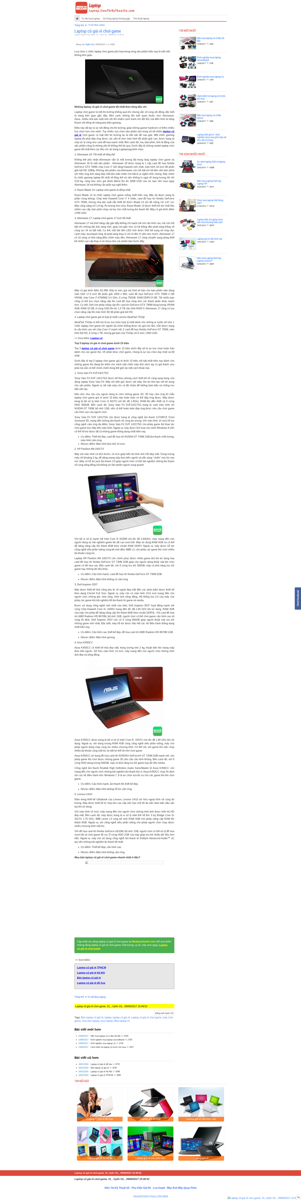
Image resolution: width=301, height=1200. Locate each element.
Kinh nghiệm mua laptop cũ (103, 1043)
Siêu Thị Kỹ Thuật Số (116, 1188)
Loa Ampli (159, 1188)
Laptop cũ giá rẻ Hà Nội (91, 972)
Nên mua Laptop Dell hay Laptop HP (209, 182)
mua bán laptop (90, 1021)
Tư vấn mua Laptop (91, 18)
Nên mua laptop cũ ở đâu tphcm (209, 116)
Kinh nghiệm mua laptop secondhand (108, 1040)
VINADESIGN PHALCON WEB (150, 1196)
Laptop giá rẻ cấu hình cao (209, 238)
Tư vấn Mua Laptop (96, 24)
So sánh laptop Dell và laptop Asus (211, 163)
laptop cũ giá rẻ (121, 1017)
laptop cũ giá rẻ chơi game (98, 348)
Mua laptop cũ (122, 1021)
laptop (108, 1017)
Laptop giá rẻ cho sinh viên (150, 1158)
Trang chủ (79, 25)
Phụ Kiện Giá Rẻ (141, 1188)
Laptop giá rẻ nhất (150, 1119)
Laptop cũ (96, 338)
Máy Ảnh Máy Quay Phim (182, 1188)
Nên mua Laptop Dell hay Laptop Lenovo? (209, 259)
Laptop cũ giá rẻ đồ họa (91, 983)
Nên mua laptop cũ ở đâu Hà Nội (106, 1036)
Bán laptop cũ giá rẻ (89, 977)
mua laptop (106, 1021)
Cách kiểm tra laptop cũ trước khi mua (109, 1047)
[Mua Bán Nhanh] (264, 1198)
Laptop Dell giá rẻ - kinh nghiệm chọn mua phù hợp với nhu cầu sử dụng (211, 137)
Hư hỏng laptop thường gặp (116, 18)
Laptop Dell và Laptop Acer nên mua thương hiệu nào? (210, 221)
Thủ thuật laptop (141, 18)
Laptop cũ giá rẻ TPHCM (91, 967)
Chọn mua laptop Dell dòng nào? (210, 201)
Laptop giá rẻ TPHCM (100, 1158)
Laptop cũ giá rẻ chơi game (97, 31)
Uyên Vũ (90, 44)
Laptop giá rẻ (201, 1158)
